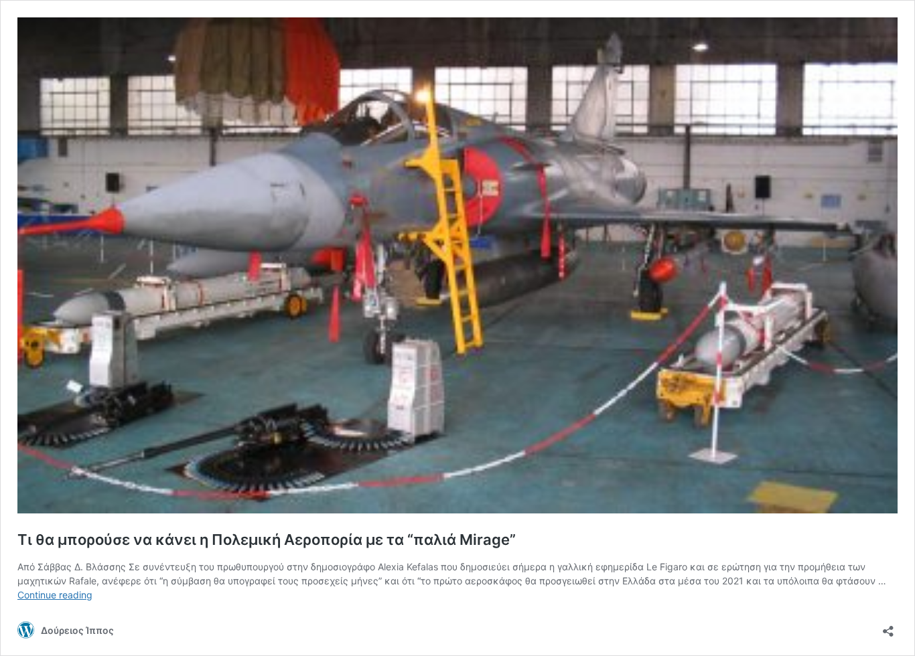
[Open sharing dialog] (888, 627)
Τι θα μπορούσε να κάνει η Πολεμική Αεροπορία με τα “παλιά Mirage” (266, 539)
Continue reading (54, 594)
